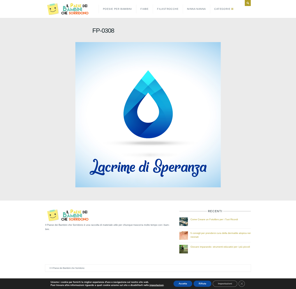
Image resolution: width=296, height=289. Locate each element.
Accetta (183, 283)
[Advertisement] (62, 239)
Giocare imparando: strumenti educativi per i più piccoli (220, 246)
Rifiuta (202, 283)
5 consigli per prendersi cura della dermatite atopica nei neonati (220, 235)
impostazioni (156, 285)
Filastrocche (167, 9)
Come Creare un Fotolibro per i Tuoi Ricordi (214, 219)
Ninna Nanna (196, 9)
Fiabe (144, 9)
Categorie (222, 9)
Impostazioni (225, 283)
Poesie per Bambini (117, 9)
